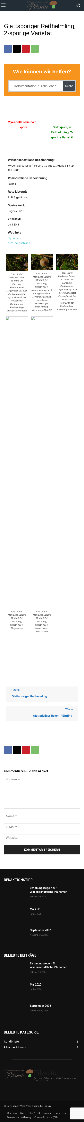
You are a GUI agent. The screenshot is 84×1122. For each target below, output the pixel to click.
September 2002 (40, 930)
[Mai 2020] (15, 915)
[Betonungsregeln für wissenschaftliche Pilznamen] (15, 894)
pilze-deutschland (19, 242)
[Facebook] (8, 49)
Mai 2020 (35, 909)
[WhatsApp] (35, 49)
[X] (17, 49)
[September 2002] (15, 936)
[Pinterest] (26, 49)
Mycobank (14, 238)
